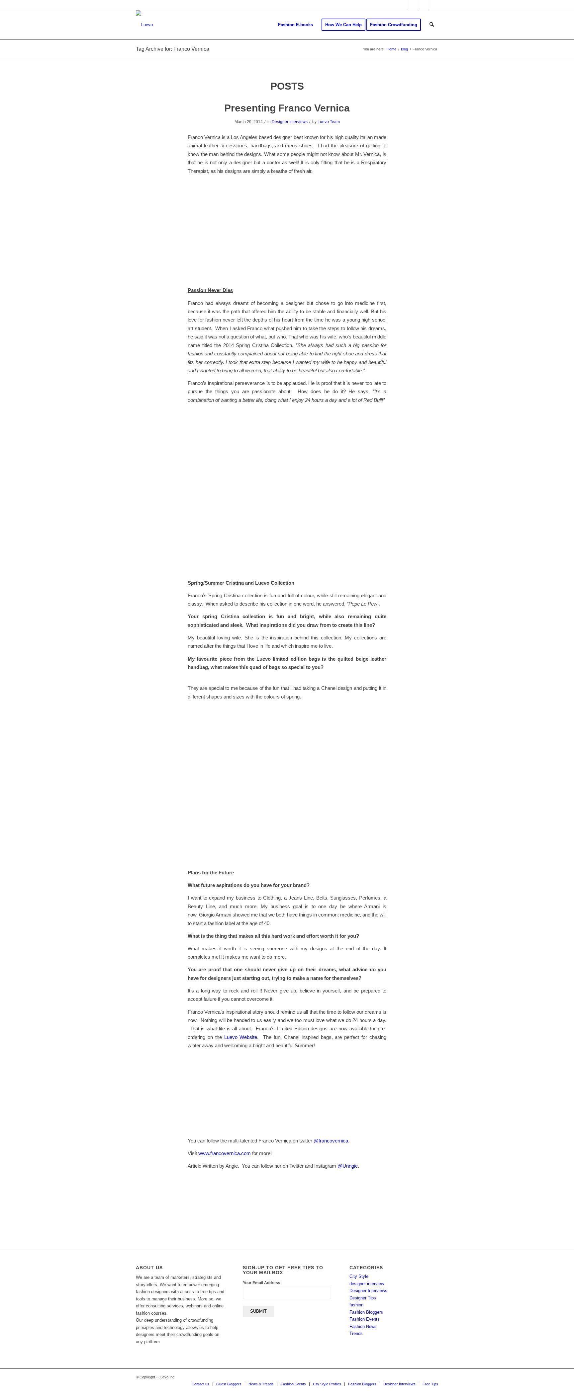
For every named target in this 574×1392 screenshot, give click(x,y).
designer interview (366, 1283)
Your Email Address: (262, 1283)
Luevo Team (329, 121)
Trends (356, 1333)
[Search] (431, 24)
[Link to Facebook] (413, 5)
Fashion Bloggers (366, 1312)
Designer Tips (362, 1297)
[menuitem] (295, 24)
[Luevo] (144, 24)
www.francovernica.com (224, 1153)
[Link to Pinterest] (433, 5)
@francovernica (331, 1140)
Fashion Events (364, 1319)
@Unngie (347, 1166)
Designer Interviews (290, 121)
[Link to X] (403, 5)
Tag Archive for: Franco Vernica (172, 49)
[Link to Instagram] (423, 5)
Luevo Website (240, 1037)
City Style (358, 1276)
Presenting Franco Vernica (287, 108)
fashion (356, 1304)
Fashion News (363, 1326)
